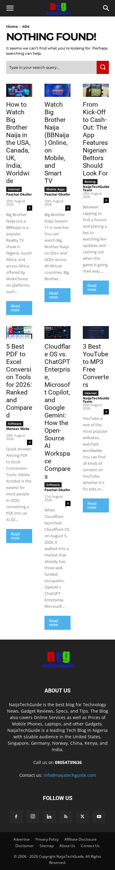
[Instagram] (33, 816)
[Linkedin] (49, 817)
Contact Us (90, 845)
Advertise (21, 839)
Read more (15, 308)
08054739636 (68, 762)
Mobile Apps (55, 189)
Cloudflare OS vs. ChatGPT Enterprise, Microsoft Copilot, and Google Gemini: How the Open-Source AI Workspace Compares (57, 411)
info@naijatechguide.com (70, 775)
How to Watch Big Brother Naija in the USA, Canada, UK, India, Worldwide (18, 143)
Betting (90, 181)
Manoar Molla (17, 428)
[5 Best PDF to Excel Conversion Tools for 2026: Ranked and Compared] (19, 332)
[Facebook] (16, 817)
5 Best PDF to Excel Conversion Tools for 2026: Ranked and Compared (19, 381)
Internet (14, 189)
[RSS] (66, 817)
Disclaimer (24, 845)
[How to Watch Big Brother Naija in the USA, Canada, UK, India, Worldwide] (19, 90)
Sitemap (47, 845)
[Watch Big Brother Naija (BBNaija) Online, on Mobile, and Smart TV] (57, 90)
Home (12, 26)
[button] (10, 8)
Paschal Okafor (19, 194)
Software (14, 423)
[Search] (103, 67)
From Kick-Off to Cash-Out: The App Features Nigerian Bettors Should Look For (95, 139)
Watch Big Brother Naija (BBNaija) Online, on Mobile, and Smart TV (56, 143)
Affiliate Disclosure (80, 839)
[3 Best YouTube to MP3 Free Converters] (96, 332)
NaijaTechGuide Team (96, 188)
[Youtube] (99, 817)
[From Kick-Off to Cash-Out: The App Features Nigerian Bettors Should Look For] (96, 90)
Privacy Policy (47, 839)
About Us (67, 845)
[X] (82, 817)
